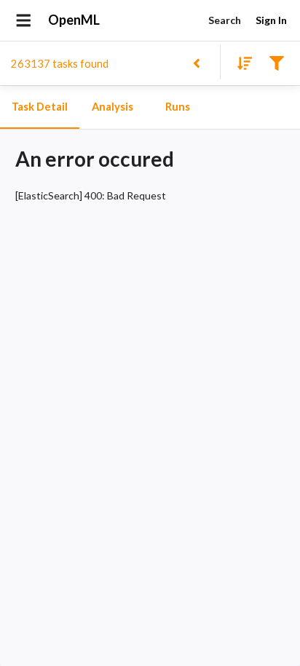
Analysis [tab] (112, 106)
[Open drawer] (24, 20)
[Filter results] (276, 62)
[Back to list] (196, 62)
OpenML (74, 20)
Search (224, 20)
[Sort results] (240, 62)
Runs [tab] (177, 106)
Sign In (271, 20)
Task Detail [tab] (40, 106)
